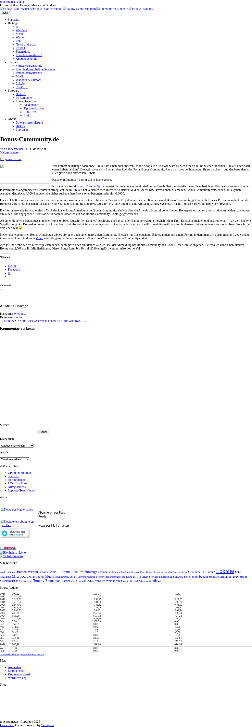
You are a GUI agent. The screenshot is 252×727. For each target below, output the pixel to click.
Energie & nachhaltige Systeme (35, 69)
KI (204, 572)
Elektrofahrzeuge (85, 572)
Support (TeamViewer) (22, 490)
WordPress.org (17, 678)
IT (17, 26)
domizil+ (13, 476)
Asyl (2, 572)
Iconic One (7, 725)
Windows (143, 581)
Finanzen (135, 572)
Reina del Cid (133, 576)
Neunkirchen (62, 576)
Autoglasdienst (17, 487)
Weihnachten (114, 580)
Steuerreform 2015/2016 (224, 576)
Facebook (125, 572)
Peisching (91, 576)
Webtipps (21, 30)
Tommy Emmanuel (47, 581)
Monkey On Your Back (16, 320)
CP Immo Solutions (20, 472)
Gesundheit (195, 571)
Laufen (210, 571)
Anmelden (14, 667)
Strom (243, 576)
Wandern (99, 580)
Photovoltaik (103, 577)
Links (27, 115)
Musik (20, 33)
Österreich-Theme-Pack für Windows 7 (60, 320)
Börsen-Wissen (27, 572)
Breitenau (11, 572)
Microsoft (20, 576)
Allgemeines (31, 104)
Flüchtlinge (146, 572)
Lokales (21, 83)
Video (39, 238)
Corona (43, 571)
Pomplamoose (117, 576)
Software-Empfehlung (160, 576)
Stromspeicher (25, 581)
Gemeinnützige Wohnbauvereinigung (170, 572)
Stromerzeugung (9, 580)
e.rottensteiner (14, 149)
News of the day (26, 44)
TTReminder (24, 97)
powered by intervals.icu (32, 654)
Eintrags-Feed (16, 670)
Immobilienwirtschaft (29, 55)
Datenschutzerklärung (29, 122)
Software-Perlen (182, 576)
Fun (18, 41)
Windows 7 (156, 581)
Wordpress (47, 725)
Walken (90, 581)
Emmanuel (104, 571)
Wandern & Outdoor (28, 80)
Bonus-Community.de (90, 186)
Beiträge (21, 94)
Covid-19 (22, 87)
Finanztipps (23, 51)
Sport (195, 576)
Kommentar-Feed (19, 674)
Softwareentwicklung (29, 65)
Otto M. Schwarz (77, 577)
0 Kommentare (9, 152)
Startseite (13, 19)
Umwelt (82, 580)
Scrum (145, 576)
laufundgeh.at (16, 479)
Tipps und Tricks (34, 108)
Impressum (22, 129)
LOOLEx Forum (18, 483)
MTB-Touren (36, 576)
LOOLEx (30, 112)
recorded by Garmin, (10, 654)
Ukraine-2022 (69, 580)
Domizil (66, 572)
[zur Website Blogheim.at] (13, 552)
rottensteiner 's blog (12, 1)
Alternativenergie (26, 58)
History (20, 126)
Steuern (203, 576)
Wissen (20, 37)
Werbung (19, 313)
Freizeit (20, 48)
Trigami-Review (11, 159)
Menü (5, 12)
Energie (116, 572)
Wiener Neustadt (130, 581)
